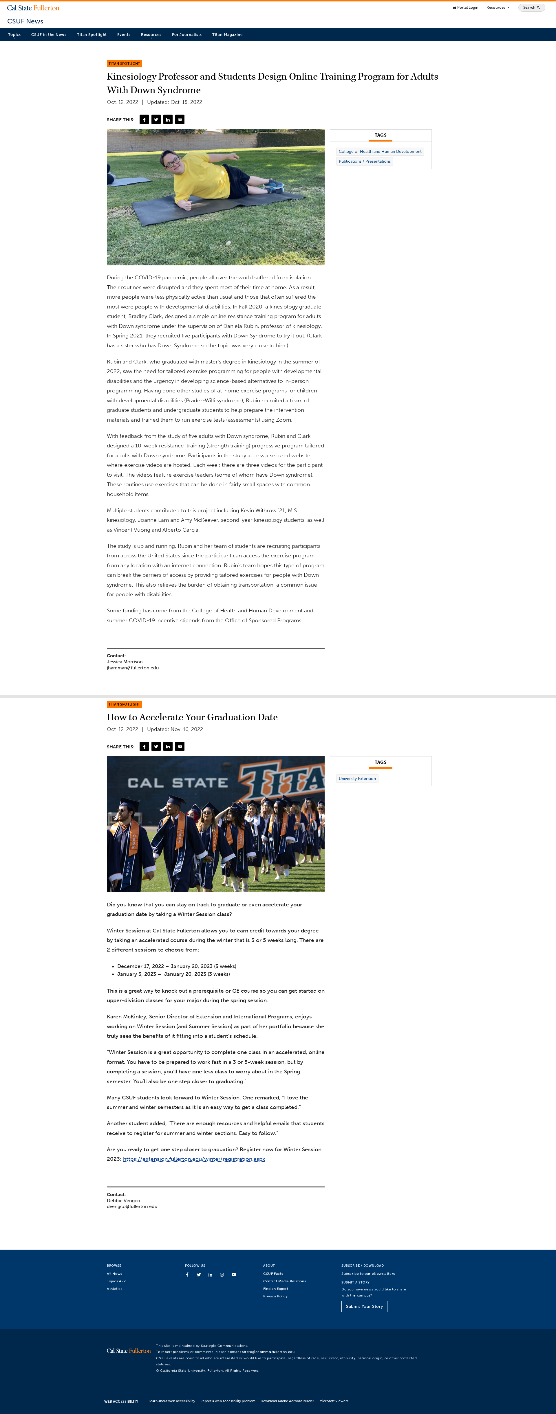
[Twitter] (156, 119)
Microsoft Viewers (333, 1401)
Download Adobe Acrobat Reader (287, 1401)
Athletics (114, 1288)
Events (123, 34)
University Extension (357, 778)
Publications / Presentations (365, 161)
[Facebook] (144, 119)
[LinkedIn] (168, 119)
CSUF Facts (273, 1273)
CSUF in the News (48, 34)
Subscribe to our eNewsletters (368, 1273)
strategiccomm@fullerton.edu (268, 1351)
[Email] (179, 119)
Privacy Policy (275, 1296)
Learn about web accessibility (172, 1401)
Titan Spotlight (92, 34)
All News (114, 1273)
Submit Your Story (364, 1306)
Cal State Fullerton (33, 7)
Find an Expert (275, 1288)
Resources (498, 7)
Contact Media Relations (284, 1281)
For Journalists (187, 34)
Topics (14, 34)
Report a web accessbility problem (227, 1401)
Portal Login (465, 7)
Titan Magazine (227, 34)
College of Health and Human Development (380, 151)
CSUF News (25, 21)
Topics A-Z (116, 1281)
